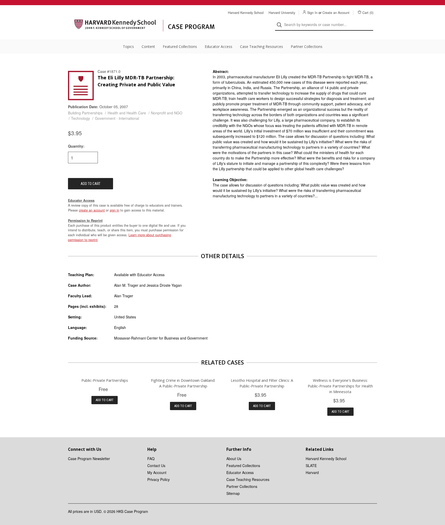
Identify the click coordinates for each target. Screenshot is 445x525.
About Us (233, 458)
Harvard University (282, 12)
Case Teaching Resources (261, 46)
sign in (114, 210)
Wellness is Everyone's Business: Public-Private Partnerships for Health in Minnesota (340, 386)
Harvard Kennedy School (246, 12)
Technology (80, 118)
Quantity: (76, 146)
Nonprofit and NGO (166, 112)
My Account (156, 472)
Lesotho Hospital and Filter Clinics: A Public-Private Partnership (262, 383)
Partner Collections (306, 46)
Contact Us (156, 465)
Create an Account (335, 12)
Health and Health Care (127, 112)
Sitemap (233, 493)
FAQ (151, 458)
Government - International (117, 118)
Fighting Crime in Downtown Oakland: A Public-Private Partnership (183, 383)
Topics (128, 46)
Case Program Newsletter (89, 458)
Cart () (367, 12)
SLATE (311, 465)
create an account (92, 210)
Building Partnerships (85, 112)
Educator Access (218, 46)
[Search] (281, 25)
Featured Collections (180, 46)
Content (148, 46)
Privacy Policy (158, 479)
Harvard (312, 472)
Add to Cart (105, 400)
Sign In (312, 12)
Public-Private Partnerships (104, 380)
